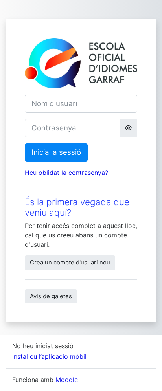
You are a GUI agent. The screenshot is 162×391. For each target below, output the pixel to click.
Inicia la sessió (56, 152)
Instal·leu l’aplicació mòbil (49, 356)
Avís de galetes (51, 296)
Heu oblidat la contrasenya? (66, 172)
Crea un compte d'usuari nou (70, 262)
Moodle (66, 380)
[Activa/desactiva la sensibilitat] (128, 128)
